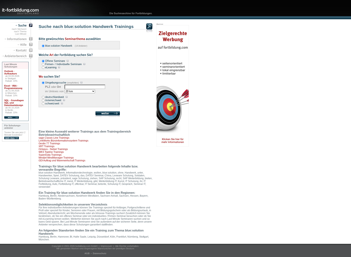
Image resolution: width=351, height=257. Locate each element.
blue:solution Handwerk (66, 45)
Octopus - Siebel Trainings (53, 149)
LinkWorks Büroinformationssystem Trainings (63, 140)
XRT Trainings (46, 146)
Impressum (106, 246)
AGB (87, 253)
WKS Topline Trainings (51, 152)
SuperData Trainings (50, 154)
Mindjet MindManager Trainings (56, 157)
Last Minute (20, 34)
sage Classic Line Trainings (54, 137)
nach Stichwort (19, 29)
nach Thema (20, 31)
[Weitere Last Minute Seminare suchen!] (11, 119)
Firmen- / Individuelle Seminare (63, 64)
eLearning (50, 67)
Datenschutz (99, 253)
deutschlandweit (54, 97)
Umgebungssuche (55, 82)
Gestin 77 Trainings (49, 143)
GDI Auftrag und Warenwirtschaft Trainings (62, 160)
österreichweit (53, 100)
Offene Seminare (55, 60)
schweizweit (52, 103)
